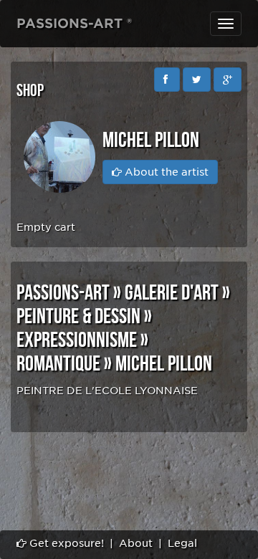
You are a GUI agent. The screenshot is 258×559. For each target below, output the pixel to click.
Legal (182, 543)
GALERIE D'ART (172, 293)
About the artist (165, 172)
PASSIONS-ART (63, 293)
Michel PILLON (163, 364)
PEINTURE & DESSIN (78, 317)
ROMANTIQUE (58, 364)
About (136, 543)
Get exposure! (65, 543)
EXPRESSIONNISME (76, 340)
